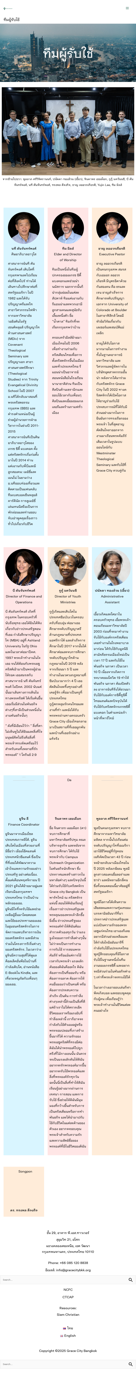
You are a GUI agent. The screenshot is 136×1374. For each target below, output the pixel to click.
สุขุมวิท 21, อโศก (68, 1239)
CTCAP (68, 1297)
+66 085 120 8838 (74, 1262)
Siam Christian (68, 1314)
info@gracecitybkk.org (73, 1270)
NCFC (68, 1289)
